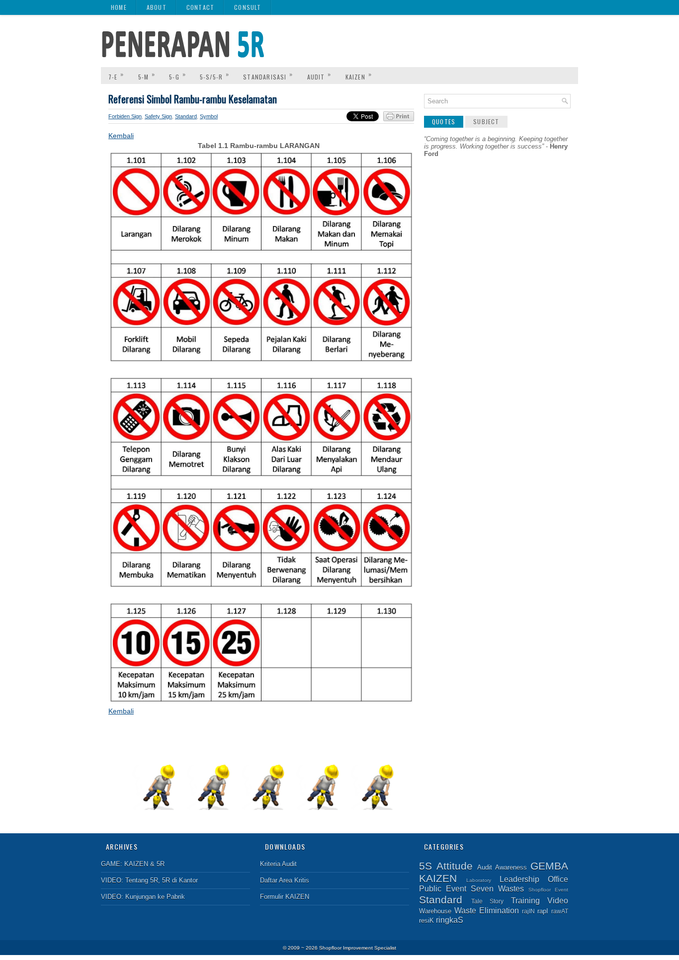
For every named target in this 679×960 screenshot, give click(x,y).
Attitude (454, 866)
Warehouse (435, 911)
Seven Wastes (497, 888)
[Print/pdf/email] (398, 119)
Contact (200, 7)
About (157, 7)
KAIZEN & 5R (144, 864)
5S (425, 866)
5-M (147, 75)
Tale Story (487, 901)
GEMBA (549, 866)
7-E (116, 75)
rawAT (559, 911)
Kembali (121, 136)
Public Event (442, 888)
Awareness (511, 867)
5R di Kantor (180, 880)
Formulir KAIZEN (284, 896)
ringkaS (449, 920)
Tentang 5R (141, 880)
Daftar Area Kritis (284, 880)
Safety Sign (158, 116)
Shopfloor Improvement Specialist (357, 948)
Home (119, 7)
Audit (319, 75)
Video (557, 900)
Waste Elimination (486, 910)
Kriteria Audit (278, 864)
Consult (247, 7)
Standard (186, 116)
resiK (426, 920)
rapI (542, 911)
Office (558, 879)
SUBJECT (486, 121)
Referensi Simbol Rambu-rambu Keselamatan (192, 99)
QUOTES (443, 121)
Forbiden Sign (125, 116)
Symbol (209, 116)
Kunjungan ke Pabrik (155, 896)
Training (525, 900)
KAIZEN (358, 75)
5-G (177, 75)
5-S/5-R (214, 75)
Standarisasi (268, 75)
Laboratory (478, 880)
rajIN (528, 911)
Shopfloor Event (548, 889)
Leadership (519, 879)
